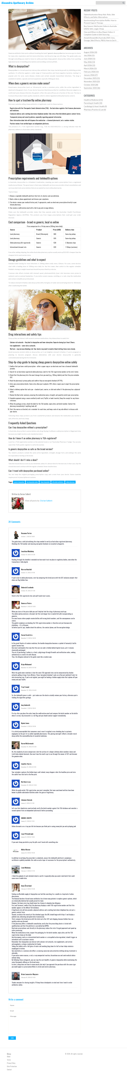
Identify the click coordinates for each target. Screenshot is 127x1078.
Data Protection (12, 1066)
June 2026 (89, 59)
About (8, 1056)
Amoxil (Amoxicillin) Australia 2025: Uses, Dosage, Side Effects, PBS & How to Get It (100, 39)
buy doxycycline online (32, 482)
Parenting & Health (93, 103)
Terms (9, 1060)
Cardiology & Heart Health (95, 106)
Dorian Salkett (25, 494)
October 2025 (91, 85)
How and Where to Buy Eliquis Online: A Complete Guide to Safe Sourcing (99, 33)
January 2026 (91, 75)
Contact (9, 1069)
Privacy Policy (11, 1063)
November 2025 (92, 81)
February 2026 (91, 72)
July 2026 (89, 55)
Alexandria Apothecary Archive (17, 3)
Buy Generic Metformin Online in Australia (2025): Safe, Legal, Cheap (100, 27)
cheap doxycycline (45, 482)
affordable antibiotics (58, 482)
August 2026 (90, 52)
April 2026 (89, 65)
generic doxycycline (19, 482)
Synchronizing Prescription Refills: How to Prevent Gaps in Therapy (100, 21)
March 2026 (90, 68)
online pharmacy (70, 482)
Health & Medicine (93, 100)
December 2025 (92, 78)
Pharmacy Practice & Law (95, 109)
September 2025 (92, 88)
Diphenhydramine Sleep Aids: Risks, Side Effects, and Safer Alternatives (99, 15)
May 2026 (89, 62)
